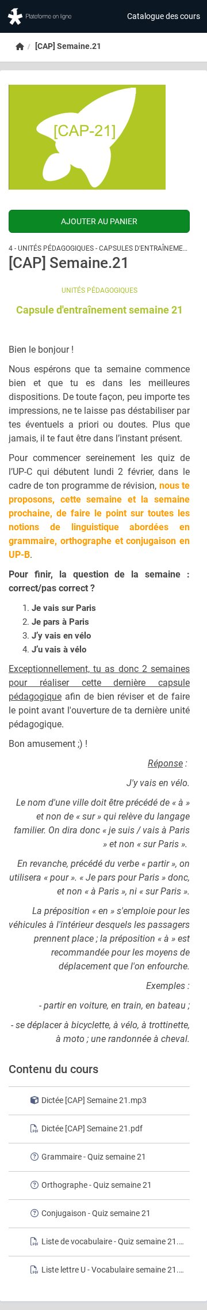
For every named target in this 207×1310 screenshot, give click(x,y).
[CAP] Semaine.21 (68, 46)
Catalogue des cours (163, 16)
